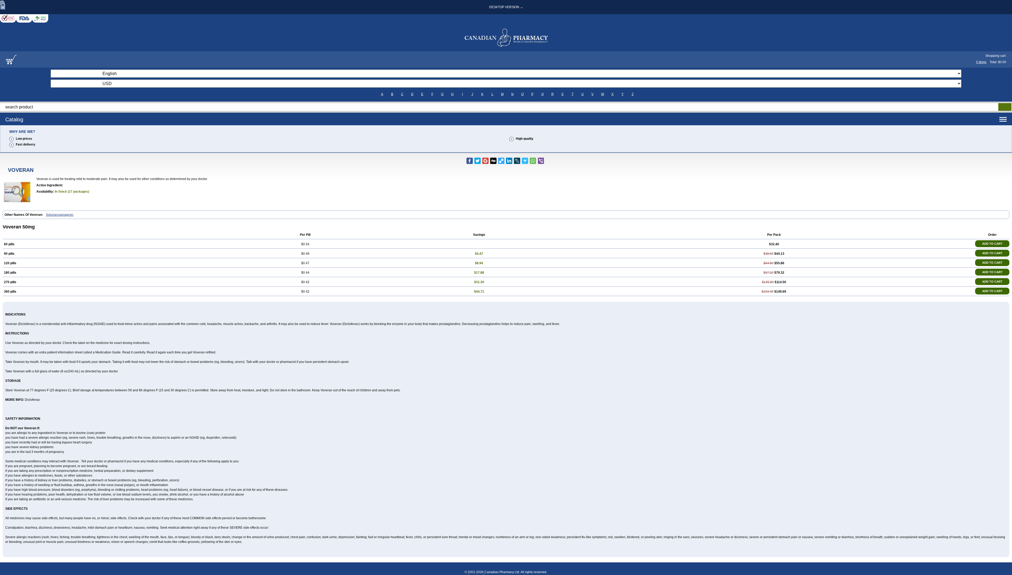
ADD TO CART (992, 243)
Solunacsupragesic (60, 215)
